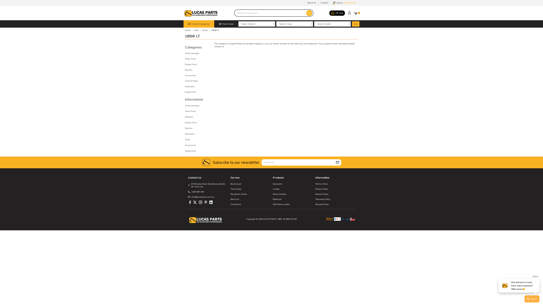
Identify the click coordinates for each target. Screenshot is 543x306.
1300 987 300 (197, 192)
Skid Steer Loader (281, 204)
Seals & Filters (191, 81)
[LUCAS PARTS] (201, 13)
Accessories (190, 75)
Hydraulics (190, 86)
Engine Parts (191, 64)
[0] (355, 13)
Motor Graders (279, 194)
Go (355, 24)
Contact (324, 2)
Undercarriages (192, 53)
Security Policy (322, 204)
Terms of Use (321, 184)
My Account (235, 184)
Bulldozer (277, 199)
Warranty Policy (322, 199)
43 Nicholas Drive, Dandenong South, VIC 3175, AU (208, 185)
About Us (311, 2)
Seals (187, 139)
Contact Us (235, 204)
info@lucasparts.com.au (202, 197)
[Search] (309, 13)
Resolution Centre (238, 194)
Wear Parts (190, 59)
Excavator (277, 184)
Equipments (190, 92)
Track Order (236, 189)
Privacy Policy (321, 189)
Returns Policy (321, 194)
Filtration (189, 117)
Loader (276, 189)
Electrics (188, 70)
